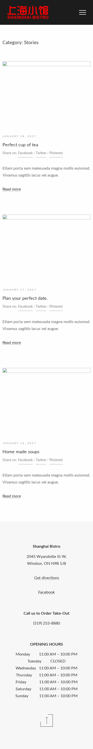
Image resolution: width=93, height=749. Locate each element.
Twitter (41, 153)
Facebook (25, 153)
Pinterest (56, 153)
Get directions (46, 578)
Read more (11, 189)
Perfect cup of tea (20, 145)
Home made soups (20, 452)
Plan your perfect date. (25, 298)
